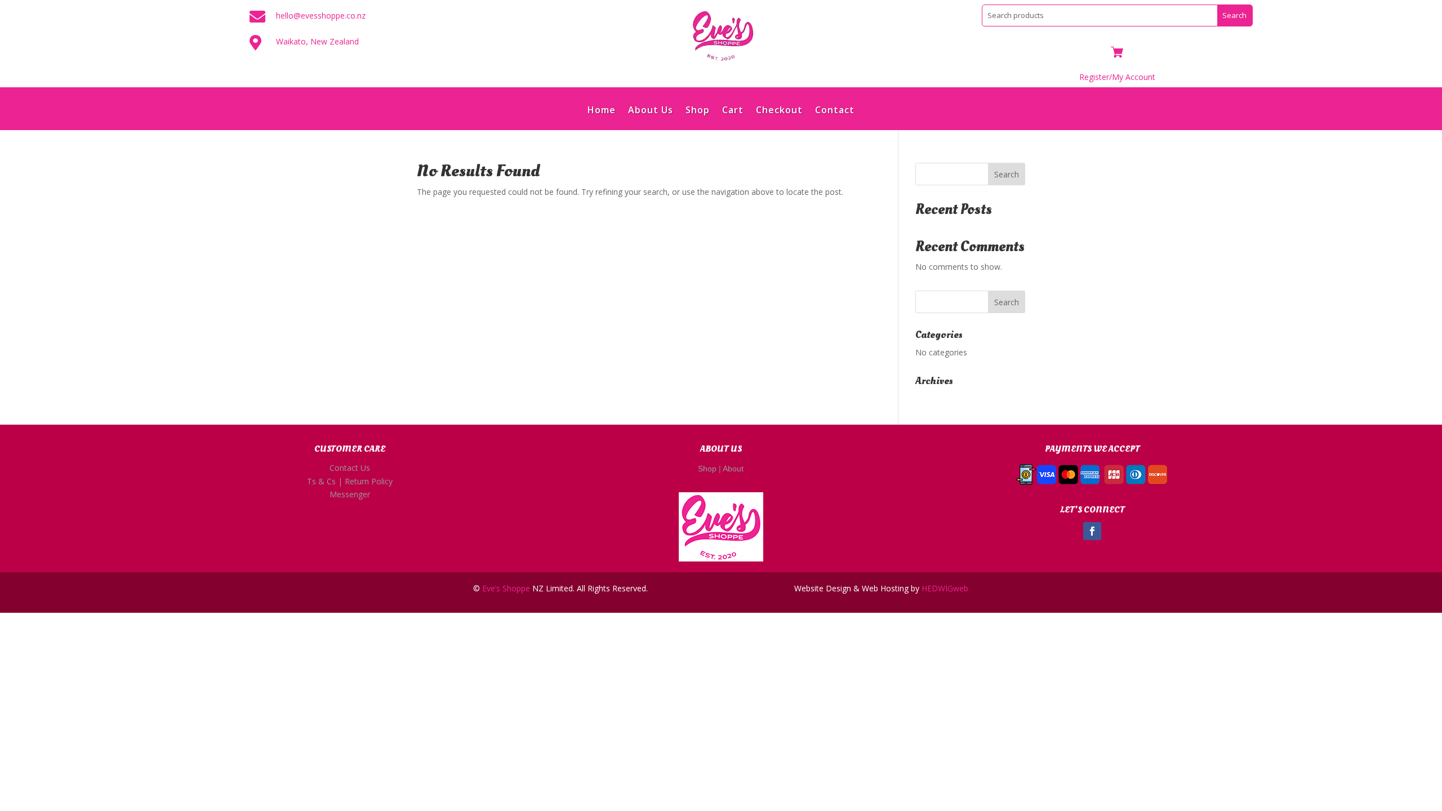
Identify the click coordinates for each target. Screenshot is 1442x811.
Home (602, 111)
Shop (698, 111)
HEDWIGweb (945, 588)
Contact (834, 111)
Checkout (779, 111)
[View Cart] (1117, 53)
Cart (733, 111)
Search (1006, 174)
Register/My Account (1117, 77)
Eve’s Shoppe (506, 588)
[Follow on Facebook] (1092, 531)
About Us (650, 111)
